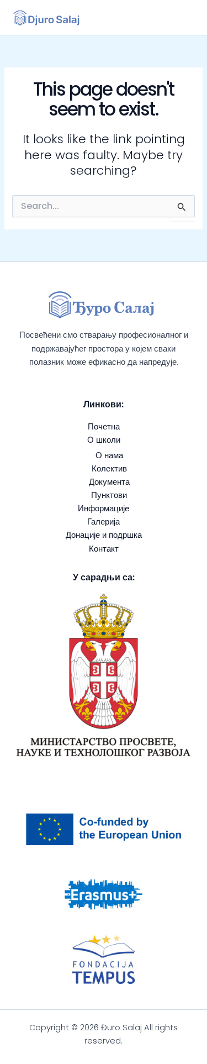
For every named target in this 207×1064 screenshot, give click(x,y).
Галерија (103, 521)
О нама (109, 455)
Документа (109, 482)
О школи (103, 439)
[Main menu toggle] (181, 17)
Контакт (104, 548)
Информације (103, 508)
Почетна (104, 426)
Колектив (109, 468)
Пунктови (109, 495)
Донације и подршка (104, 535)
